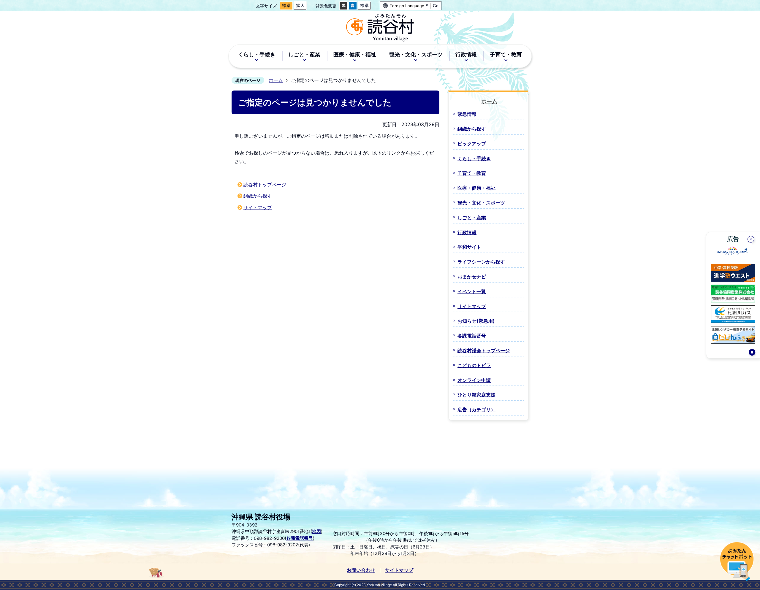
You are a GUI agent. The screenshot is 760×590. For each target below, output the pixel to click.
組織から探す (257, 196)
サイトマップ (257, 207)
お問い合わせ (361, 570)
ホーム (276, 80)
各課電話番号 (299, 538)
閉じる (751, 240)
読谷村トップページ (264, 185)
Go (435, 5)
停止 (752, 353)
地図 (316, 531)
